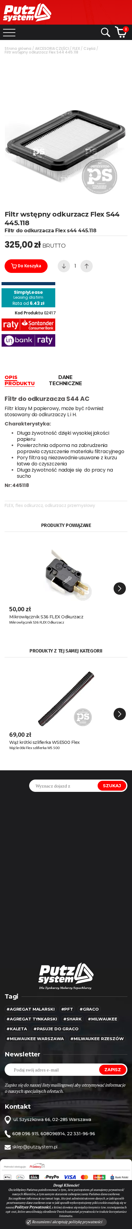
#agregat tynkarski (31, 1018)
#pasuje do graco (56, 1028)
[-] (64, 266)
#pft (67, 1009)
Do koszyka (29, 266)
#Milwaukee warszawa (35, 1038)
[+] (86, 266)
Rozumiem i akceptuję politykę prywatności (66, 1221)
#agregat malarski (30, 1009)
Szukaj (112, 785)
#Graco (89, 1009)
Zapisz (112, 1069)
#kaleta (16, 1028)
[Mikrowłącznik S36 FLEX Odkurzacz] (66, 568)
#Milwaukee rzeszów (96, 1038)
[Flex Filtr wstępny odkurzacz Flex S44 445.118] (66, 129)
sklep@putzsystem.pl (34, 1147)
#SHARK (72, 1018)
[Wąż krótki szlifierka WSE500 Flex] (66, 693)
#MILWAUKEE (102, 1018)
